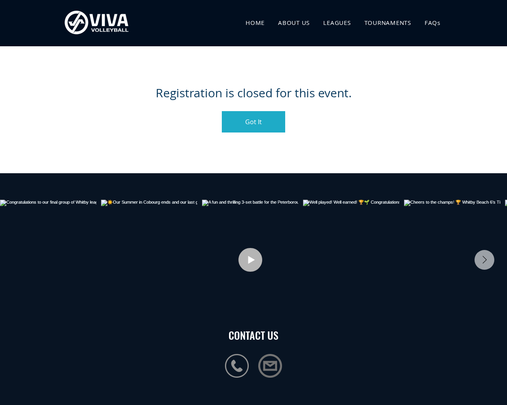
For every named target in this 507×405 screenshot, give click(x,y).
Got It (253, 121)
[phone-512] (237, 366)
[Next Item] (484, 260)
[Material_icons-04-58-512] (270, 366)
